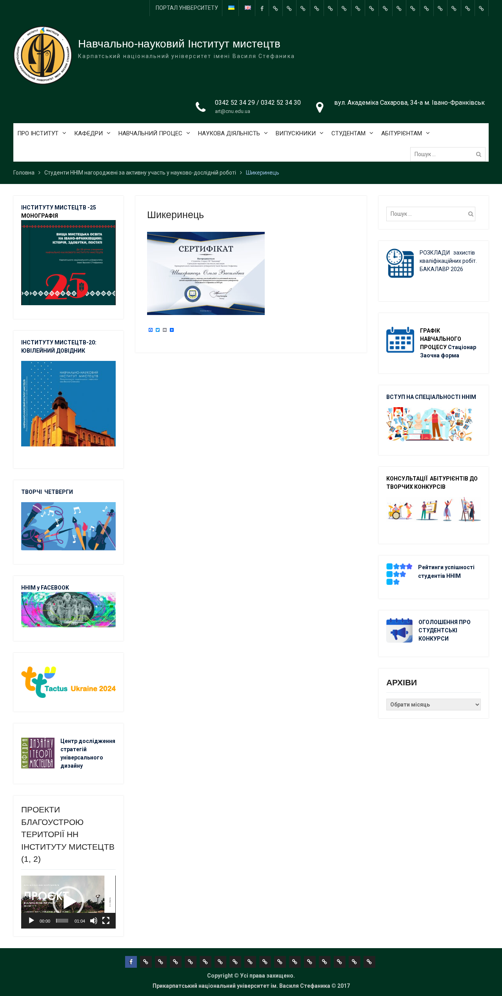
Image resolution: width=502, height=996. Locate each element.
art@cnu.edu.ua (232, 111)
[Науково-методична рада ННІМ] (372, 8)
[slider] (62, 921)
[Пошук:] (449, 154)
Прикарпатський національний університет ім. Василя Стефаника (241, 986)
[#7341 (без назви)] (317, 8)
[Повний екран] (106, 921)
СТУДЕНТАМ (348, 133)
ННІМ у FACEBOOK (45, 587)
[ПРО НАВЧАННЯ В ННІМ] (413, 8)
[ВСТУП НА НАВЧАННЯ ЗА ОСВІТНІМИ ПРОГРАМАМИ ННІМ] (427, 8)
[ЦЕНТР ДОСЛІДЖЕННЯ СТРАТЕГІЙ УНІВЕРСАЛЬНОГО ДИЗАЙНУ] (454, 8)
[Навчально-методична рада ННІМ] (344, 8)
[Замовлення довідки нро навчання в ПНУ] (385, 8)
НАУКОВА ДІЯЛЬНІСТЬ (229, 133)
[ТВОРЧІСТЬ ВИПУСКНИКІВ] (331, 8)
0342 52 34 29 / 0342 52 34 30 (258, 102)
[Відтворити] (31, 921)
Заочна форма (440, 355)
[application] (68, 902)
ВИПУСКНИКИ (296, 133)
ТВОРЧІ (32, 492)
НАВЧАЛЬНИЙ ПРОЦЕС (150, 133)
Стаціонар (462, 347)
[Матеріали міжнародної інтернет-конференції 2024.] (482, 8)
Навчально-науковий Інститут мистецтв (179, 44)
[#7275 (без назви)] (303, 8)
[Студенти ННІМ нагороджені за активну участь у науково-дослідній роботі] (440, 8)
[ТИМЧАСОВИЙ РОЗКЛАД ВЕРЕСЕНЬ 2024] (468, 8)
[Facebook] (262, 8)
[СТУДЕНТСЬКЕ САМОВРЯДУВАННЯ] (289, 8)
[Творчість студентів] (358, 8)
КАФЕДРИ (88, 133)
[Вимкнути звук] (94, 921)
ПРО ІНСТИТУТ (37, 133)
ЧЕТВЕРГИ (58, 492)
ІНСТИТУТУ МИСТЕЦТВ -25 (58, 207)
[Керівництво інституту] (276, 8)
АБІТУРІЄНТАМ (401, 133)
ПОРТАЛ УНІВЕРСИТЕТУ (187, 8)
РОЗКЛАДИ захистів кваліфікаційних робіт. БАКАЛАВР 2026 (448, 260)
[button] (68, 902)
